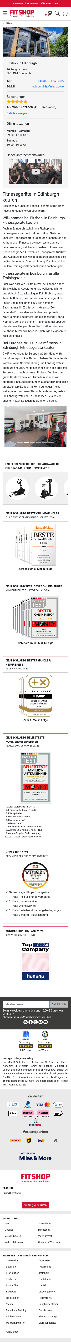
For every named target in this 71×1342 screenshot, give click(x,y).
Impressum (44, 1229)
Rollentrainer (45, 1297)
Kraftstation (12, 1273)
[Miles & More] (35, 1156)
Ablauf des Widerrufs (49, 1242)
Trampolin (44, 1273)
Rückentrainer (13, 1316)
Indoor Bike (12, 1285)
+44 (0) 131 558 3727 (51, 81)
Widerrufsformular (14, 1242)
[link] (25, 1023)
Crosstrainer (12, 1260)
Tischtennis (12, 1279)
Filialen (9, 23)
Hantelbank (45, 1279)
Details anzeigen (17, 113)
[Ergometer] (46, 488)
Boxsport (11, 1291)
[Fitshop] (21, 13)
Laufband (11, 1266)
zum (12, 1193)
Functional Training (16, 1310)
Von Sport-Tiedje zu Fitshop (18, 1058)
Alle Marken (12, 1331)
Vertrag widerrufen (35, 1205)
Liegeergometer (47, 1291)
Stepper (10, 1304)
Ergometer (44, 1260)
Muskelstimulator (15, 1322)
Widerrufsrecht (45, 1236)
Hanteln (43, 1285)
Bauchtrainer (46, 1310)
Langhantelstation (49, 1304)
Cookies (9, 1229)
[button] (5, 426)
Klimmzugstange (48, 1316)
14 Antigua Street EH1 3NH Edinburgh (19, 71)
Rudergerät (45, 1266)
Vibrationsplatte (47, 1322)
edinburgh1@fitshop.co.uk (48, 86)
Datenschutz (44, 1223)
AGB (7, 1223)
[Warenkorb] (66, 13)
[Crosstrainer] (17, 488)
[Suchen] (57, 13)
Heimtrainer (12, 1297)
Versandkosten (13, 1236)
